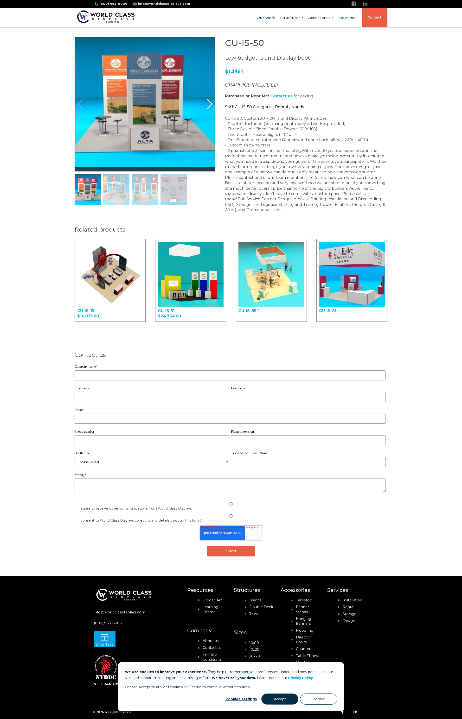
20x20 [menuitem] (254, 656)
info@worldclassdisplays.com (164, 4)
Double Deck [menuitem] (261, 607)
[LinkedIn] (365, 3)
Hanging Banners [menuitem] (303, 621)
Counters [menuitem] (304, 649)
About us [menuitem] (210, 641)
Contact (374, 17)
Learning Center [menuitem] (210, 609)
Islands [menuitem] (255, 600)
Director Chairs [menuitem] (303, 639)
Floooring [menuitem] (304, 630)
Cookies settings (241, 699)
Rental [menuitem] (348, 607)
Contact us (281, 96)
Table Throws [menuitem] (308, 656)
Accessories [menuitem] (319, 17)
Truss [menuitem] (253, 614)
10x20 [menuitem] (254, 649)
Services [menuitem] (346, 17)
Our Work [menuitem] (266, 17)
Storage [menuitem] (349, 614)
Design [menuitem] (349, 620)
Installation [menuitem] (352, 600)
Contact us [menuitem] (212, 647)
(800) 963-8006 (113, 4)
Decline (318, 699)
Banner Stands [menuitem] (302, 609)
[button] (209, 104)
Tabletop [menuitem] (304, 600)
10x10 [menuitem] (254, 643)
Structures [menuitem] (290, 17)
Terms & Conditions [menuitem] (212, 656)
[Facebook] (354, 3)
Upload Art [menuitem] (212, 600)
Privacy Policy (300, 678)
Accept (280, 699)
